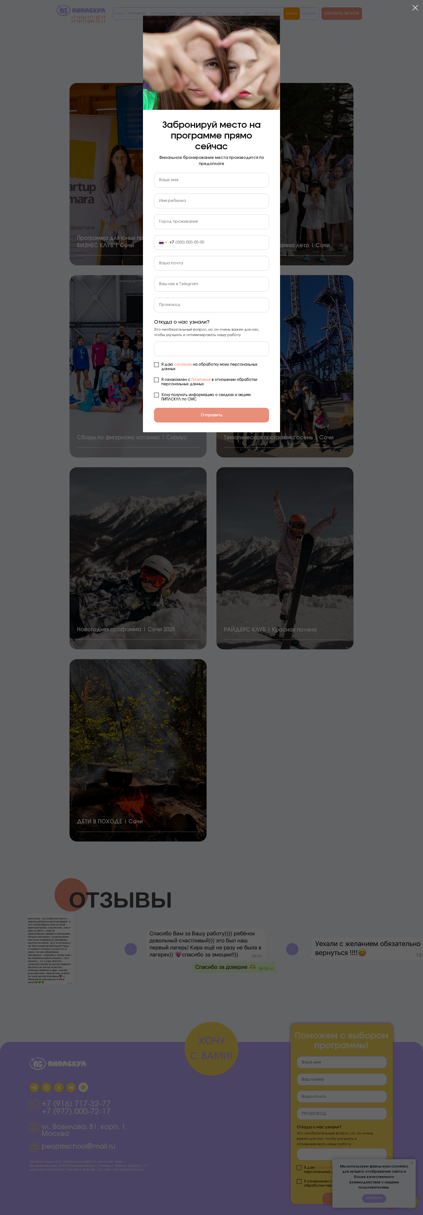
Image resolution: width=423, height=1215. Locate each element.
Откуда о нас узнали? (182, 322)
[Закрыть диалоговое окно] (415, 7)
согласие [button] (183, 364)
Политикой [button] (201, 380)
